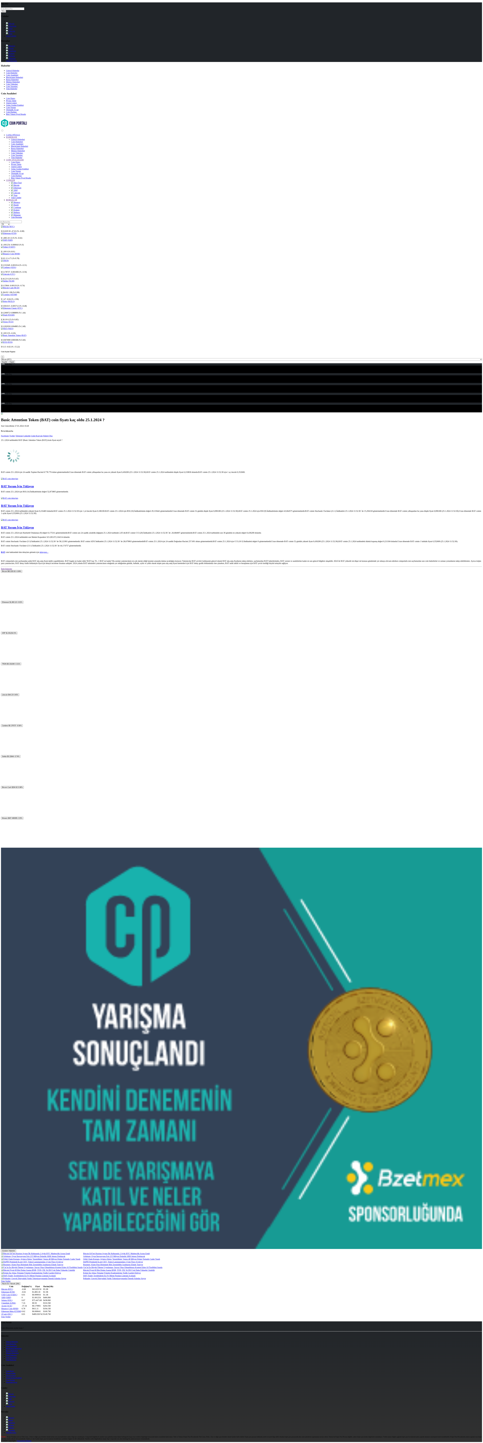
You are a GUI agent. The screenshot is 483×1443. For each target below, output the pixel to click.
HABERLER (11, 137)
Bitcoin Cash (6, 290)
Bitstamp (12, 58)
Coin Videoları (12, 84)
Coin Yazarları (12, 86)
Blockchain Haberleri (14, 77)
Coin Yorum (11, 107)
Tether (3, 249)
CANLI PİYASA (13, 135)
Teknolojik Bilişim (24, 1441)
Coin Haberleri (17, 142)
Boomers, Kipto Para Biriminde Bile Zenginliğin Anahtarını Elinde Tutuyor (113, 1265)
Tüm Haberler (11, 89)
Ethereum (12, 26)
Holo (3, 304)
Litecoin (11, 31)
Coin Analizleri (12, 75)
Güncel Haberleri (18, 139)
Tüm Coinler (11, 36)
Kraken (11, 53)
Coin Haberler (11, 73)
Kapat (12, 362)
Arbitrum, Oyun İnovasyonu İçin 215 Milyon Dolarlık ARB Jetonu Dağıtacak (114, 1256)
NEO (3, 331)
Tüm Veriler (6, 1281)
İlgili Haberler (6, 569)
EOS (3, 344)
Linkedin (27, 436)
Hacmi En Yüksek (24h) (10, 1284)
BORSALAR (11, 200)
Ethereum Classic (8, 310)
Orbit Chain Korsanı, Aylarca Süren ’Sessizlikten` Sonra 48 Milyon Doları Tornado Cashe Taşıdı (121, 1259)
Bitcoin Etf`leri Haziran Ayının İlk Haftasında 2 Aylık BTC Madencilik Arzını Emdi (116, 1253)
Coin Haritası (11, 112)
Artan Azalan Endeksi (15, 105)
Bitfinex (11, 56)
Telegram (19, 436)
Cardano (4, 270)
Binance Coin (6, 256)
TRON (4, 263)
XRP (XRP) (6, 1297)
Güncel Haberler (12, 71)
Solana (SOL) (6, 1300)
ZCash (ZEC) (6, 1314)
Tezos (3, 324)
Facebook (5, 436)
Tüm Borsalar (11, 61)
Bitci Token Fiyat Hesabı (16, 114)
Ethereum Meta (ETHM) (11, 1311)
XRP (10, 29)
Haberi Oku (48, 436)
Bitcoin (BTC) (7, 1289)
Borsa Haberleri (12, 80)
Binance (11, 46)
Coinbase (12, 51)
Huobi (11, 48)
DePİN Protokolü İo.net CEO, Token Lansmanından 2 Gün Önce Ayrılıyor (113, 1262)
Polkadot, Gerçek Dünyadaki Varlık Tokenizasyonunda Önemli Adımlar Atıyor (114, 1278)
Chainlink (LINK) (8, 1303)
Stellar (3, 283)
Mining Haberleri (13, 82)
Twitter (12, 436)
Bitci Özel (17, 183)
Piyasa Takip (11, 101)
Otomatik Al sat (12, 110)
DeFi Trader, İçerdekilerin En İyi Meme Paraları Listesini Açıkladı (109, 1276)
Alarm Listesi (11, 103)
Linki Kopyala (37, 436)
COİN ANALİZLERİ (15, 160)
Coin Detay (10, 98)
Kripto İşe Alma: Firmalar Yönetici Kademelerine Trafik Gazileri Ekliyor (112, 1273)
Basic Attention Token (10, 338)
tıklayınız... (44, 552)
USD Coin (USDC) (9, 1295)
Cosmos (4, 297)
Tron (10, 34)
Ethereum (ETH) (8, 1292)
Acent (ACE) (6, 1306)
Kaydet (4, 362)
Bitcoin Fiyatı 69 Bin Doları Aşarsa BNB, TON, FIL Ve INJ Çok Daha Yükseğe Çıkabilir (119, 1270)
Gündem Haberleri (8, 1251)
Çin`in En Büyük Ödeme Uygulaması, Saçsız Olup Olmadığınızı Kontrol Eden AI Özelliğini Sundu (122, 1267)
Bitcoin (11, 24)
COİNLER (10, 180)
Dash (3, 317)
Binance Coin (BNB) (9, 1309)
